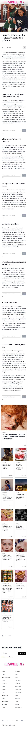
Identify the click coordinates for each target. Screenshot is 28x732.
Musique (17, 671)
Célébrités (17, 683)
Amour (3, 707)
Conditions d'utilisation (7, 657)
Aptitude (17, 698)
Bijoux (3, 680)
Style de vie (22, 653)
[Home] (2, 47)
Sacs (16, 674)
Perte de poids (5, 701)
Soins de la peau (6, 677)
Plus (24, 130)
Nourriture (18, 689)
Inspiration (18, 680)
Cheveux (4, 689)
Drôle (3, 698)
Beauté (9, 47)
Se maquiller (5, 695)
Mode (3, 686)
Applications (18, 707)
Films (16, 695)
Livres (16, 701)
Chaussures (18, 692)
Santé (16, 677)
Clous (3, 674)
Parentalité (18, 686)
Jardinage (4, 704)
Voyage (17, 704)
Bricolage (4, 683)
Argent (3, 692)
